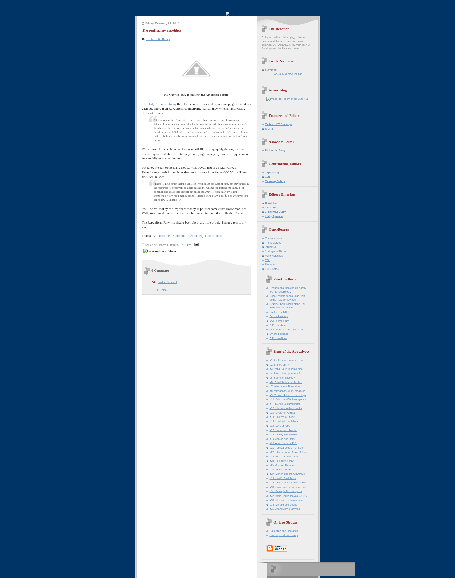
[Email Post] (196, 245)
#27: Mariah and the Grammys (287, 473)
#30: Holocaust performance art (288, 487)
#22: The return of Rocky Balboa (288, 452)
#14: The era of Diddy (282, 416)
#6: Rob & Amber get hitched (286, 382)
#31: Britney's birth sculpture (286, 491)
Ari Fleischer (161, 236)
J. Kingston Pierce (275, 251)
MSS (267, 260)
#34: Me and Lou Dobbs (283, 504)
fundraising (195, 236)
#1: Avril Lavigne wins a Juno (286, 360)
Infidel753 (270, 246)
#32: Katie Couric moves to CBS (288, 495)
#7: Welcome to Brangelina (285, 386)
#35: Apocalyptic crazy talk (285, 508)
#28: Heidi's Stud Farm (283, 478)
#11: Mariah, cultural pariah (285, 403)
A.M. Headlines (278, 325)
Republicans (213, 236)
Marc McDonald (274, 255)
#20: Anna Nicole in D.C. (283, 443)
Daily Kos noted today (162, 104)
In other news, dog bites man (286, 329)
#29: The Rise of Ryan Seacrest (288, 482)
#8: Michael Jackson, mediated (287, 390)
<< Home (161, 290)
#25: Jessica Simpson (282, 465)
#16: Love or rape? (280, 425)
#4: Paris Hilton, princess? (285, 373)
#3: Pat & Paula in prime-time (286, 368)
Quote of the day (279, 320)
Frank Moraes (273, 242)
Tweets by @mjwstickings (287, 73)
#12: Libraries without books (286, 408)
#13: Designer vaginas (283, 412)
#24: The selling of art (282, 460)
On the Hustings (279, 316)
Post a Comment (167, 282)
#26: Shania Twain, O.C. (283, 469)
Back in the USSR (280, 312)
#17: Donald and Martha (283, 430)
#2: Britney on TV (280, 364)
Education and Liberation (284, 530)
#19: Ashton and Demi (282, 439)
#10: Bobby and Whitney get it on (288, 399)
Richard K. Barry (158, 39)
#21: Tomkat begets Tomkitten (287, 447)
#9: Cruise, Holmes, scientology (288, 395)
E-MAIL (269, 128)
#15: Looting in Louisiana (284, 421)
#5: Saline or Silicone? (282, 377)
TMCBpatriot (272, 268)
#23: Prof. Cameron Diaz (284, 456)
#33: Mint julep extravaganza (286, 500)
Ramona (270, 264)
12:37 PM (185, 245)
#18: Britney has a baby (283, 434)
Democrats (179, 236)
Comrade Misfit (273, 238)
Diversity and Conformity (284, 535)
